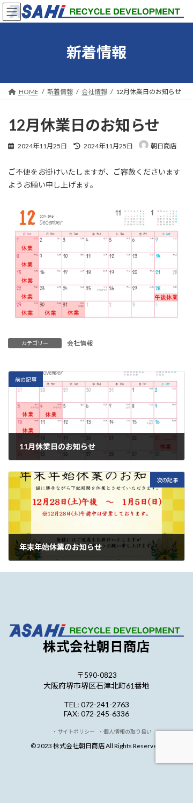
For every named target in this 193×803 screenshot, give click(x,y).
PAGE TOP (178, 767)
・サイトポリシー (75, 731)
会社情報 (80, 343)
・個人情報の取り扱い (125, 731)
